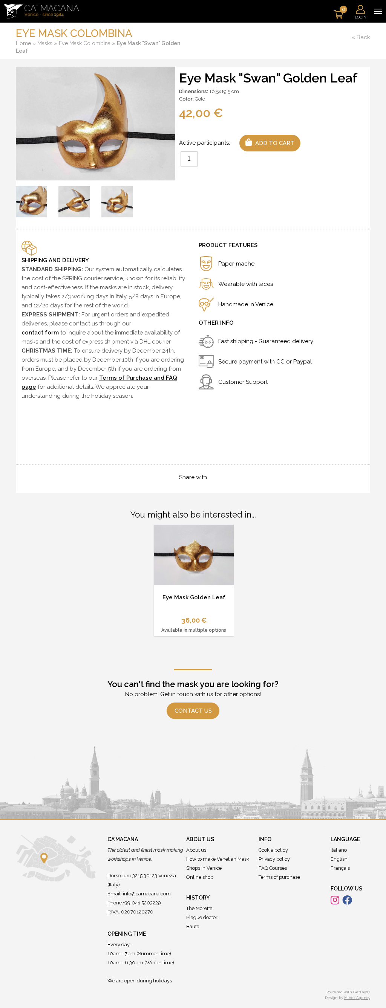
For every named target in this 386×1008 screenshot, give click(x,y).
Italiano (339, 850)
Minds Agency (357, 998)
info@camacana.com (147, 894)
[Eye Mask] (95, 123)
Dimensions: (193, 91)
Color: (186, 99)
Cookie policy (273, 850)
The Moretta (199, 908)
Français (340, 868)
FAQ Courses (273, 868)
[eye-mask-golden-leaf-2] (74, 201)
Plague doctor (202, 917)
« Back (361, 37)
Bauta (192, 926)
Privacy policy (274, 859)
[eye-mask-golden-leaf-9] (117, 201)
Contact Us (193, 710)
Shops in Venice (204, 868)
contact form (40, 332)
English (339, 859)
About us (196, 850)
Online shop (199, 877)
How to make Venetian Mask (217, 859)
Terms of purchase (279, 877)
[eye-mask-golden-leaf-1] (31, 201)
